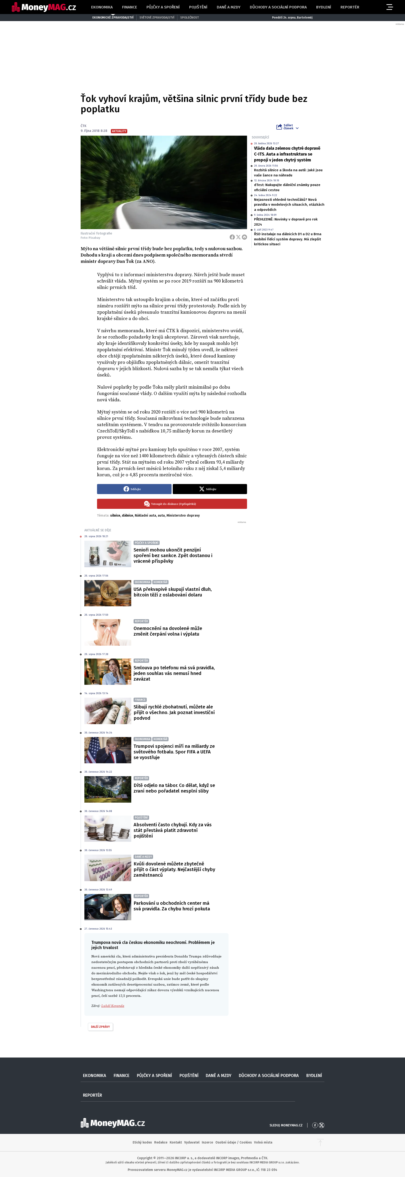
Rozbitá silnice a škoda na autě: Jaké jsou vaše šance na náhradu (288, 172)
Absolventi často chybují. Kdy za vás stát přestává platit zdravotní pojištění (173, 830)
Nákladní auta (145, 516)
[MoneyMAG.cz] (44, 7)
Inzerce (207, 1142)
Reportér (350, 7)
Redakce (160, 1142)
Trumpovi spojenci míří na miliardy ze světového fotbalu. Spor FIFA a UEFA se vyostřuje (174, 751)
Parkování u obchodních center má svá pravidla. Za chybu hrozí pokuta (172, 906)
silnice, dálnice (121, 516)
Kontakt (176, 1142)
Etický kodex (142, 1142)
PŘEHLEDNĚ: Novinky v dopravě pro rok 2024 (286, 221)
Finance (129, 7)
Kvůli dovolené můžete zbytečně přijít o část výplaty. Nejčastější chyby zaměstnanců (174, 869)
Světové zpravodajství (156, 17)
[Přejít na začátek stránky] (320, 1143)
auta (161, 516)
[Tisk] (244, 237)
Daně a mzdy (228, 7)
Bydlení (323, 7)
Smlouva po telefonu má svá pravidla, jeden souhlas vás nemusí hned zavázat (174, 673)
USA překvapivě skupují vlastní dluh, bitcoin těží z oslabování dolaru (173, 592)
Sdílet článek (288, 127)
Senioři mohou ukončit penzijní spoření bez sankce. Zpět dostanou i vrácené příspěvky (173, 555)
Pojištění (198, 7)
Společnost (189, 17)
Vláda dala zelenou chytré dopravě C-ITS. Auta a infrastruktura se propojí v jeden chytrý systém (287, 154)
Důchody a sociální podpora (278, 7)
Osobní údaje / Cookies (233, 1142)
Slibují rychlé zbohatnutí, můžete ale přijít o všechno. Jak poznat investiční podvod (174, 712)
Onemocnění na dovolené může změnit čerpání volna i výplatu (168, 631)
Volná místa (263, 1142)
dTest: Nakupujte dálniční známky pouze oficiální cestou (287, 187)
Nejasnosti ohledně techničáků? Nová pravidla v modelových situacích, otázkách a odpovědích (289, 204)
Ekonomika (102, 7)
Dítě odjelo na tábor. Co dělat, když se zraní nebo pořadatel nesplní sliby (174, 788)
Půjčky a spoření (163, 7)
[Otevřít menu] (389, 7)
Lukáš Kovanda (112, 1006)
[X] (238, 237)
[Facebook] (232, 237)
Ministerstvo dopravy (183, 516)
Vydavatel (191, 1142)
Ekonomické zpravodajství (113, 17)
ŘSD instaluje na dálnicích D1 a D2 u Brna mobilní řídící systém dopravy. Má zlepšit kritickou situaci (287, 239)
